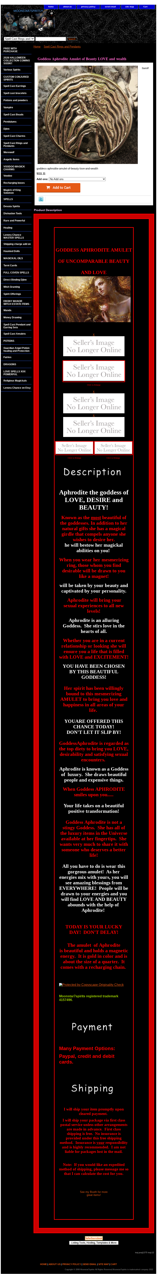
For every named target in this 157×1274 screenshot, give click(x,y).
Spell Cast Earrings (14, 86)
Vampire (8, 107)
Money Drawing (12, 317)
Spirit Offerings (12, 294)
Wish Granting (11, 286)
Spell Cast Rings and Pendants (62, 46)
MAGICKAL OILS (13, 258)
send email (110, 7)
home (51, 7)
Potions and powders (15, 100)
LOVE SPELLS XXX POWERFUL (14, 373)
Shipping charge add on (17, 244)
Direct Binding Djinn (15, 279)
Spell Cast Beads (13, 114)
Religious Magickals (15, 380)
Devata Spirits (11, 206)
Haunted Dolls (11, 251)
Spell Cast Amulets (14, 333)
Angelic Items (11, 159)
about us (67, 7)
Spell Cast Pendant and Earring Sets (16, 326)
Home (37, 46)
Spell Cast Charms (14, 136)
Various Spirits (11, 69)
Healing (7, 227)
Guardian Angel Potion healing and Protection (16, 349)
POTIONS (8, 341)
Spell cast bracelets (15, 93)
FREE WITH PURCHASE (10, 50)
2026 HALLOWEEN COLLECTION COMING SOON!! (16, 60)
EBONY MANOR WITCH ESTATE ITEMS (16, 302)
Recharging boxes (14, 182)
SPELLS (8, 199)
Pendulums (10, 121)
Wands (7, 310)
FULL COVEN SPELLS (16, 272)
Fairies (7, 357)
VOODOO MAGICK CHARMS (14, 168)
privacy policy (88, 7)
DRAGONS (9, 364)
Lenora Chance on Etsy (17, 387)
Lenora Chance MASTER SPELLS (13, 236)
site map (129, 7)
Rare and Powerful (14, 220)
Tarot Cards (10, 265)
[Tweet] (41, 200)
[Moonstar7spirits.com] (52, 22)
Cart (145, 7)
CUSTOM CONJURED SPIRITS (16, 78)
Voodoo (7, 175)
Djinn (6, 128)
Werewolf (8, 152)
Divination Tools (12, 213)
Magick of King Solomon (12, 191)
